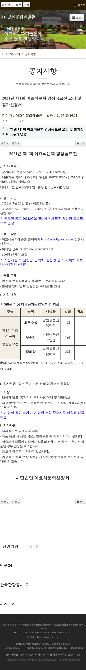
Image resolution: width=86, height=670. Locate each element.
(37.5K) (43, 131)
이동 (26, 4)
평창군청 (9, 604)
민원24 (7, 565)
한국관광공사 (13, 584)
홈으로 (80, 5)
